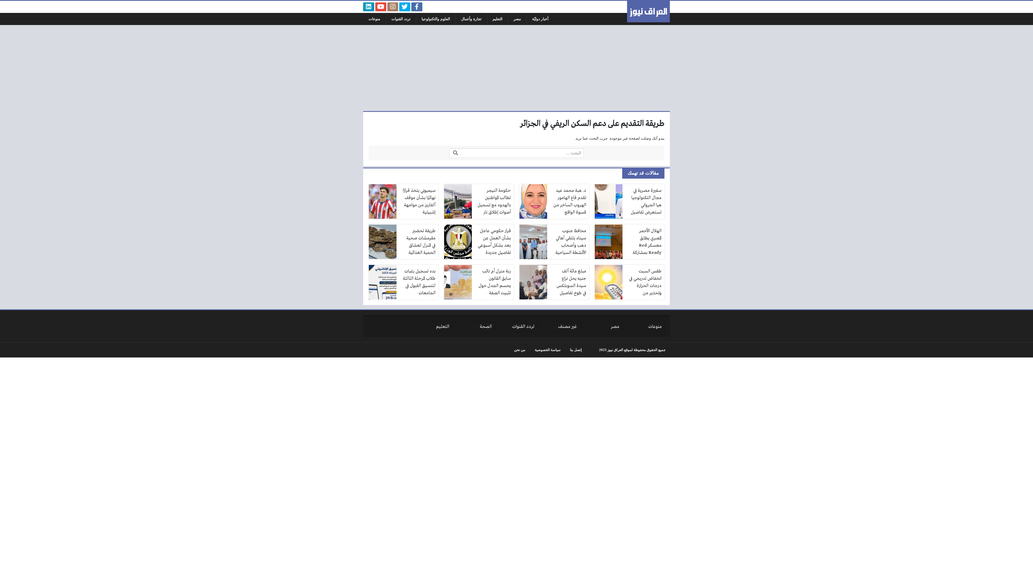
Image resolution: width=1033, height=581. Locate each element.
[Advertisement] (516, 68)
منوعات (374, 19)
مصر (517, 19)
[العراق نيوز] (648, 11)
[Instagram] (392, 6)
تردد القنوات (401, 19)
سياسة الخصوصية (548, 350)
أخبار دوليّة (540, 19)
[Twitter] (404, 6)
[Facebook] (416, 6)
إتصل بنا (576, 350)
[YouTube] (380, 6)
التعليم (498, 19)
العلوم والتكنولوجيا (436, 19)
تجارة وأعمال (471, 19)
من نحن (519, 350)
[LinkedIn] (368, 6)
